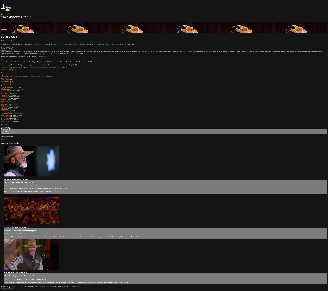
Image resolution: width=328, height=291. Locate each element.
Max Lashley (49, 76)
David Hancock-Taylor (7, 104)
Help (47, 286)
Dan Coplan (4, 99)
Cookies (59, 286)
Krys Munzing (5, 116)
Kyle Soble (4, 102)
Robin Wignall (5, 115)
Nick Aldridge (5, 93)
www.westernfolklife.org (7, 69)
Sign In (20, 17)
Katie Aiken (4, 92)
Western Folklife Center (7, 286)
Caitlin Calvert (5, 106)
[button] (1, 14)
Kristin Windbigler (6, 87)
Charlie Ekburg (5, 121)
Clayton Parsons (33, 76)
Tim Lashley (41, 76)
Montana (25, 76)
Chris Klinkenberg (6, 113)
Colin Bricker (4, 109)
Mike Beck (4, 119)
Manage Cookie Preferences (69, 286)
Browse (3, 16)
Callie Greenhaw (5, 89)
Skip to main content (6, 1)
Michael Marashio (6, 98)
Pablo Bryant (4, 95)
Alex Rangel (4, 107)
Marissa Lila (4, 112)
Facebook (3, 128)
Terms (51, 286)
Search (8, 16)
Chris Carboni (5, 101)
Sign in (28, 16)
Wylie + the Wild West (7, 76)
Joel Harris (4, 110)
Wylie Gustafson (17, 76)
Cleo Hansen (4, 118)
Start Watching (21, 16)
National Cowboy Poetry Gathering (23, 286)
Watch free (4, 29)
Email (9, 128)
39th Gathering (4, 40)
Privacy (55, 286)
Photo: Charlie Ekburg (39, 286)
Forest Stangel (5, 96)
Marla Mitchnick (5, 90)
